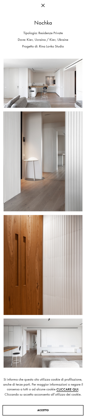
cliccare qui (67, 389)
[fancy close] (43, 6)
